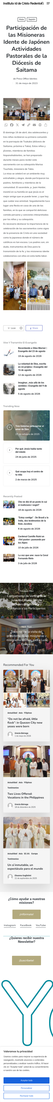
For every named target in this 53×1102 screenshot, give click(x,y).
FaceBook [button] (26, 925)
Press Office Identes (26, 78)
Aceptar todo (27, 1080)
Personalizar (26, 1088)
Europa (34, 853)
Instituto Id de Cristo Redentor (22, 3)
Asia (21, 19)
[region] (26, 1074)
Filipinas (28, 713)
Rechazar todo (26, 1096)
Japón (31, 19)
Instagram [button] (10, 925)
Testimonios (13, 788)
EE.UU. (27, 853)
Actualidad (12, 713)
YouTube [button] (41, 925)
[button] (48, 3)
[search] (42, 3)
